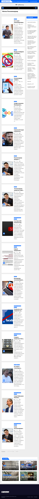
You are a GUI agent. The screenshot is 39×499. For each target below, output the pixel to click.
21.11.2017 (16, 252)
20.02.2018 (16, 106)
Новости (15, 76)
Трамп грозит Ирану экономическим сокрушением (31, 57)
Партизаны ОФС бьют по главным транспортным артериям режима (31, 37)
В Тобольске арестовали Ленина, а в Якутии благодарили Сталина (31, 52)
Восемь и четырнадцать (31, 60)
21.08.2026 (5, 468)
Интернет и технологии (17, 217)
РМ (20, 55)
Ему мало (29, 81)
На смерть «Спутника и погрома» (17, 368)
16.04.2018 (16, 24)
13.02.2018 (16, 133)
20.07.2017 (16, 340)
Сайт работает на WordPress (5, 496)
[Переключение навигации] (18, 8)
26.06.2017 (16, 430)
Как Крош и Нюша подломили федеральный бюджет (31, 64)
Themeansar (3, 497)
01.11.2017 (16, 281)
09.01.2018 (16, 161)
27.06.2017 (16, 399)
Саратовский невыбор (31, 22)
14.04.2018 (16, 55)
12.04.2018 (16, 81)
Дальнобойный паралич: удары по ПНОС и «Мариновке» (31, 47)
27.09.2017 (16, 312)
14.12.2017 (16, 224)
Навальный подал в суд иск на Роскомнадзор (19, 131)
